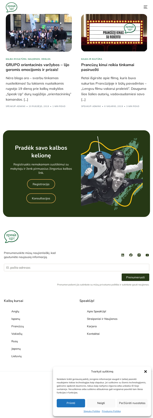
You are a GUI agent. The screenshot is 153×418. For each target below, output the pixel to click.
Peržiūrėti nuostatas (132, 403)
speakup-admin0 (16, 106)
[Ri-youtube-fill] (147, 255)
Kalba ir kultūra (16, 59)
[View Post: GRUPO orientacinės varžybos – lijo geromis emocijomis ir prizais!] (39, 33)
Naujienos (34, 59)
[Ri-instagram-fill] (139, 255)
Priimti (71, 403)
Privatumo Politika (111, 411)
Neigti (101, 403)
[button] (145, 371)
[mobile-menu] (141, 7)
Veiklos (46, 59)
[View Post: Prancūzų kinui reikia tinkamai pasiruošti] (114, 33)
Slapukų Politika (92, 411)
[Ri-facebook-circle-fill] (131, 255)
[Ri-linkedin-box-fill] (123, 255)
